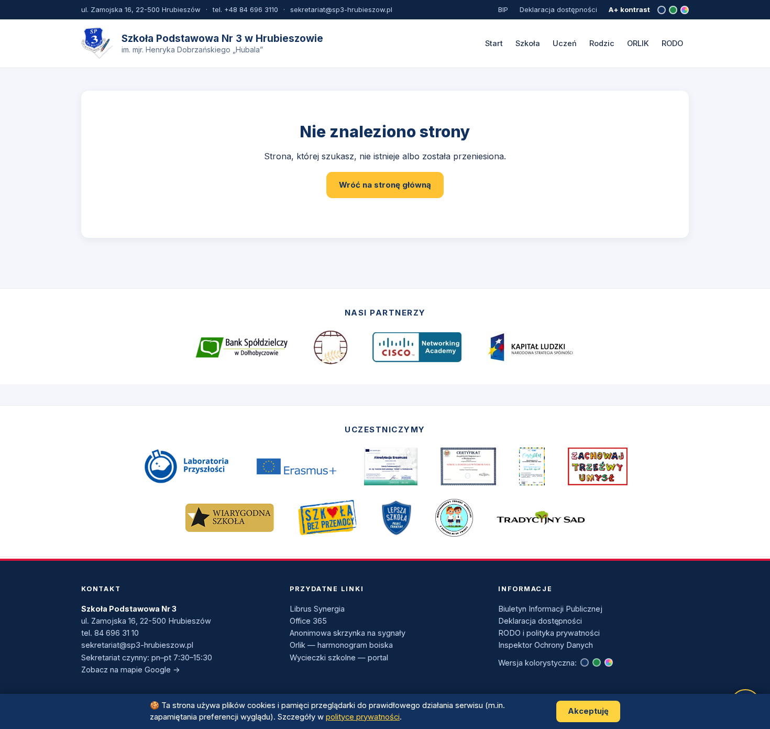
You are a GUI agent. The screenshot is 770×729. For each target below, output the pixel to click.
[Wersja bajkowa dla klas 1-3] (684, 10)
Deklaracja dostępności (558, 9)
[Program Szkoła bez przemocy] (327, 518)
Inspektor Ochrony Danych (545, 644)
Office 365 (308, 620)
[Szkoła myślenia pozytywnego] (532, 466)
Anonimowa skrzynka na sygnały (347, 632)
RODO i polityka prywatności (549, 632)
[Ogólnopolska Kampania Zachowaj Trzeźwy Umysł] (597, 466)
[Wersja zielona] (673, 10)
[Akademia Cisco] (416, 347)
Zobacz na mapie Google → (130, 669)
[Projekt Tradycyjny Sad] (540, 517)
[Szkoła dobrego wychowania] (468, 466)
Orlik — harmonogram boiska (341, 644)
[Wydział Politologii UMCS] (330, 347)
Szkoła (527, 43)
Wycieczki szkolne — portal (339, 657)
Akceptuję (588, 711)
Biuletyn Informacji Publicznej (550, 608)
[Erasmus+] (296, 467)
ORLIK (638, 43)
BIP (503, 9)
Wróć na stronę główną (385, 185)
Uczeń (565, 43)
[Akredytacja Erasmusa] (390, 466)
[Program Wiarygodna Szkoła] (229, 517)
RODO (672, 43)
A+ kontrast (629, 9)
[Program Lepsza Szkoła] (396, 518)
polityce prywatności (363, 717)
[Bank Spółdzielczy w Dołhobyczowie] (241, 347)
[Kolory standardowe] (661, 10)
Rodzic (601, 43)
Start (494, 43)
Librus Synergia (317, 608)
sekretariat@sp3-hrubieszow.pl (137, 644)
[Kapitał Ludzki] (531, 347)
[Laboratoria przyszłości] (185, 466)
